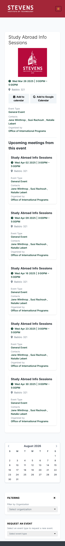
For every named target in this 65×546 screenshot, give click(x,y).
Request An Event (19, 523)
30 (9, 479)
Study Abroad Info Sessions (31, 157)
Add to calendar (19, 98)
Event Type (14, 108)
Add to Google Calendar (45, 98)
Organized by (15, 127)
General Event (16, 111)
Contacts (12, 116)
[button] (8, 446)
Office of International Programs (27, 130)
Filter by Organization (18, 504)
